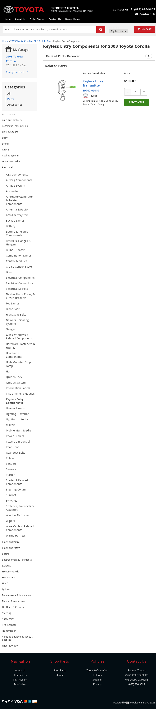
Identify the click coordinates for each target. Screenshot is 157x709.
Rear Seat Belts (15, 452)
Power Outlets (15, 436)
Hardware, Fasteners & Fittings (20, 345)
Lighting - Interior (17, 419)
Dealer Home (72, 19)
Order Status (37, 19)
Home (7, 19)
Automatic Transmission (15, 125)
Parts (10, 99)
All (9, 93)
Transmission (9, 630)
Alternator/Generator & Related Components (19, 200)
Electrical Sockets (17, 289)
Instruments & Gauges (20, 393)
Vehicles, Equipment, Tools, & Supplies (17, 638)
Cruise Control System (20, 266)
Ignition (6, 589)
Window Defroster (17, 515)
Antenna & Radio (17, 209)
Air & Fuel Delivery (12, 119)
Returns (97, 675)
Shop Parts (59, 670)
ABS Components (17, 174)
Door (9, 272)
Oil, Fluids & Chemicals (14, 607)
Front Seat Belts (16, 314)
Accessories (14, 104)
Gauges (11, 329)
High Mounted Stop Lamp (18, 364)
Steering (6, 612)
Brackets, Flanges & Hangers (18, 242)
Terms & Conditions (97, 670)
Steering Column (16, 489)
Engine (5, 553)
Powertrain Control (18, 441)
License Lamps (15, 408)
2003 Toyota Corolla (21, 41)
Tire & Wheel (9, 624)
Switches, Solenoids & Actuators (20, 508)
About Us (20, 19)
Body (4, 137)
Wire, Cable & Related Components (20, 528)
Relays (10, 458)
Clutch (5, 149)
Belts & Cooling (10, 131)
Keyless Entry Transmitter (93, 83)
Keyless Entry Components (15, 401)
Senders (11, 463)
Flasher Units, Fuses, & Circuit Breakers (20, 296)
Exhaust (6, 565)
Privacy (97, 684)
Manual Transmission (13, 601)
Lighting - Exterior (17, 414)
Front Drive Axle (10, 571)
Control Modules (16, 261)
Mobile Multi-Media (18, 430)
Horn (9, 371)
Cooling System (10, 155)
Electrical (7, 167)
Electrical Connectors (19, 283)
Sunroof (11, 495)
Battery (10, 226)
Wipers (10, 521)
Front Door (13, 309)
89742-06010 (91, 90)
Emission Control (11, 541)
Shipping (97, 679)
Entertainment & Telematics (17, 559)
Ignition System (16, 382)
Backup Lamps (15, 220)
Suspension (8, 618)
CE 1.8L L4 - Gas (42, 41)
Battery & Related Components (17, 233)
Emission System (11, 547)
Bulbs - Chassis (15, 250)
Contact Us (55, 19)
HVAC (5, 583)
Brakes (6, 143)
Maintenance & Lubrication (16, 595)
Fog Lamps (13, 303)
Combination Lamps (19, 255)
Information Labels (18, 388)
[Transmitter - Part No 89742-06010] (66, 90)
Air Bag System (15, 185)
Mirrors (11, 425)
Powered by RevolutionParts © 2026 (134, 702)
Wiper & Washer (11, 645)
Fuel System (8, 577)
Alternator (12, 191)
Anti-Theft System (17, 215)
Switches (11, 500)
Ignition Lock (14, 377)
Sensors (11, 469)
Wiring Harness (16, 535)
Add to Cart (136, 102)
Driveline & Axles (11, 161)
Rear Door (12, 447)
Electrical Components (20, 277)
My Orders (20, 684)
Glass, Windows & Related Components (19, 336)
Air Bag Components (19, 180)
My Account (117, 31)
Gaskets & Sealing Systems (17, 321)
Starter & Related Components (17, 482)
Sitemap (59, 675)
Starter (10, 475)
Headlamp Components (14, 355)
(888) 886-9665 (136, 684)
